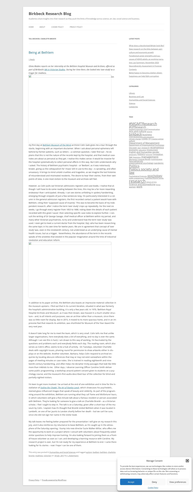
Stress (158, 185)
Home (31, 27)
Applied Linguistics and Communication (144, 129)
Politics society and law (144, 171)
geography (133, 155)
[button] (187, 460)
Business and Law (136, 96)
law (130, 157)
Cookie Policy (153, 487)
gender (155, 152)
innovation (158, 154)
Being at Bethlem (41, 52)
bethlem (103, 452)
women (132, 187)
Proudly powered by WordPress (54, 480)
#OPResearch (137, 127)
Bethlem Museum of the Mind (57, 145)
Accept (131, 482)
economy (133, 149)
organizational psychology (141, 163)
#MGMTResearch (143, 123)
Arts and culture (137, 131)
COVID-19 (146, 138)
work (139, 186)
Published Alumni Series (154, 178)
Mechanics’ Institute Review (139, 159)
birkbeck (135, 134)
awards (149, 132)
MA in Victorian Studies (55, 69)
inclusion (149, 154)
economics (157, 147)
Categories (133, 106)
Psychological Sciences (138, 176)
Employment (152, 150)
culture (132, 141)
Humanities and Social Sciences (62, 452)
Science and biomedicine (142, 184)
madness (39, 455)
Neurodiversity (136, 161)
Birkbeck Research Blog (50, 13)
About (42, 27)
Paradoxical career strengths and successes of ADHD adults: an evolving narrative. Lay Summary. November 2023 (146, 59)
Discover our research (139, 147)
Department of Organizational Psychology (146, 145)
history (141, 154)
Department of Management (144, 143)
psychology (155, 176)
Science (132, 103)
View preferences (177, 482)
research (137, 181)
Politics (134, 166)
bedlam (96, 452)
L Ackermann (72, 455)
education (142, 150)
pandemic (159, 163)
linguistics (137, 157)
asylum (89, 452)
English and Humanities (140, 152)
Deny (154, 482)
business (147, 134)
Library (132, 93)
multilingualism (156, 159)
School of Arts (151, 182)
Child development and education (141, 137)
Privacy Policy (76, 27)
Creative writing (157, 139)
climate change (135, 139)
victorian (47, 455)
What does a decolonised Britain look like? (146, 45)
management (149, 157)
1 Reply (32, 59)
